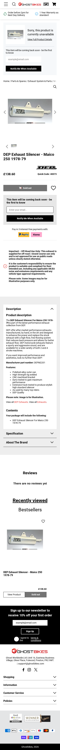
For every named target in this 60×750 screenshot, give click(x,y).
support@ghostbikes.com (31, 663)
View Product (14, 594)
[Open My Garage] (46, 4)
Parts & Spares (18, 81)
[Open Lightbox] (53, 85)
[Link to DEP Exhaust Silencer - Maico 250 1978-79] (25, 539)
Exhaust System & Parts (40, 81)
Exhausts (41, 402)
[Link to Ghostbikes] (29, 4)
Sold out (36, 594)
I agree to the (30, 639)
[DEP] (46, 168)
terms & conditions (36, 639)
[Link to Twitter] (35, 669)
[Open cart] (54, 4)
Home (6, 81)
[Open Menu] (5, 4)
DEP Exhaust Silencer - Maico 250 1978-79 (22, 574)
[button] (46, 4)
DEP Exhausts (21, 402)
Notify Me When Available (23, 68)
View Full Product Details (40, 39)
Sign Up (30, 631)
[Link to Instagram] (29, 669)
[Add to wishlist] (53, 188)
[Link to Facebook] (23, 669)
